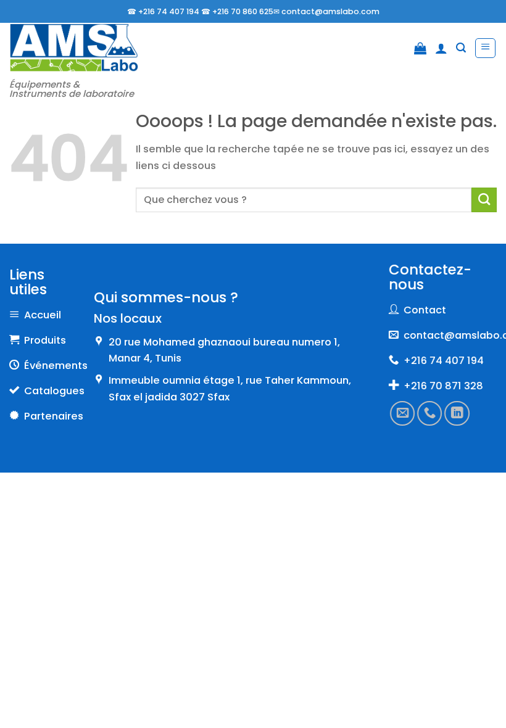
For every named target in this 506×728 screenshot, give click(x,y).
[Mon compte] (441, 48)
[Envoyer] (484, 200)
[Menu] (485, 48)
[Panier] (420, 48)
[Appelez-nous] (429, 413)
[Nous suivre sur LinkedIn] (456, 413)
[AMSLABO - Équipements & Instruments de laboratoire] (73, 48)
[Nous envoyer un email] (402, 413)
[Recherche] (461, 48)
